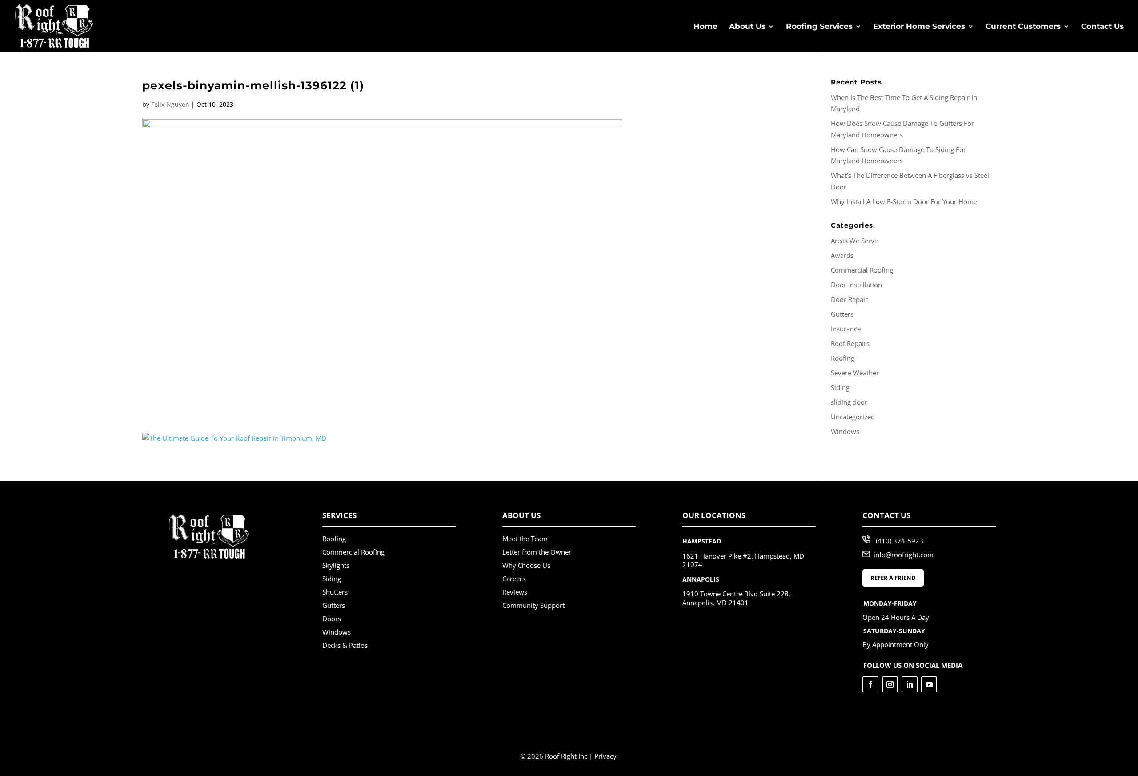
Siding (840, 387)
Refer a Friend (893, 578)
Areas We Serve (854, 240)
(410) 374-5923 (899, 540)
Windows (845, 431)
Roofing (842, 358)
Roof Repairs (850, 343)
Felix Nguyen (170, 104)
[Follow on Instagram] (890, 684)
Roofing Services (819, 27)
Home (705, 27)
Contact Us (1102, 27)
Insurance (846, 328)
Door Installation (856, 284)
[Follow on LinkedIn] (910, 684)
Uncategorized (853, 416)
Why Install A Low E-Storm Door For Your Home (904, 201)
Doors (331, 618)
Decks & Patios (345, 645)
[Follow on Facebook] (870, 684)
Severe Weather (855, 372)
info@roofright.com (904, 554)
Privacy (605, 756)
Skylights (335, 565)
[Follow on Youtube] (929, 684)
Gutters (842, 314)
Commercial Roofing (862, 269)
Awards (842, 255)
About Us (747, 27)
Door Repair (849, 299)
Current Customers (1023, 27)
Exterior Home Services (919, 27)
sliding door (849, 402)
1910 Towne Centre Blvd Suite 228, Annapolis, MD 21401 (736, 598)
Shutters (335, 591)
